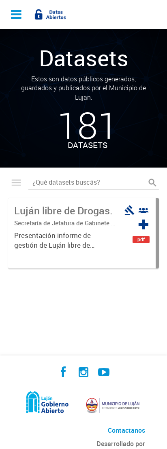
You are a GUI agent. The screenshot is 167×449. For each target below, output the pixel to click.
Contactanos (126, 430)
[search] (152, 183)
